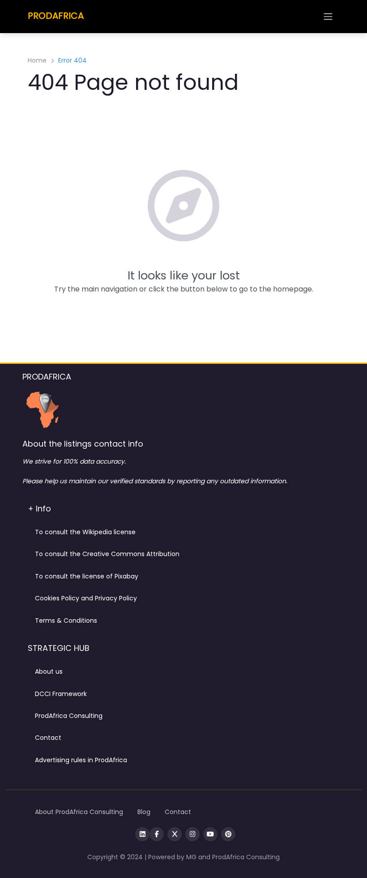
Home (37, 60)
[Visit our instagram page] (192, 834)
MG (192, 857)
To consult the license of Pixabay (86, 576)
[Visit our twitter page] (174, 834)
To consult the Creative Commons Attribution (107, 553)
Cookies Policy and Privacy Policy (86, 598)
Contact (48, 737)
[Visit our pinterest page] (228, 834)
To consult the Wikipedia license (85, 532)
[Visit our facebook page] (156, 834)
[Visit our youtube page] (210, 834)
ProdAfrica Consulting (68, 715)
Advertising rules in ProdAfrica (81, 760)
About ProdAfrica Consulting (79, 811)
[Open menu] (328, 16)
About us (49, 671)
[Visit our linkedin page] (142, 834)
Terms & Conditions (66, 620)
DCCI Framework (61, 693)
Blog (143, 811)
